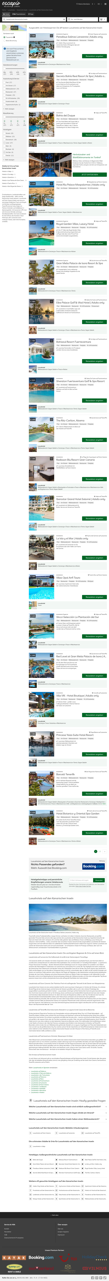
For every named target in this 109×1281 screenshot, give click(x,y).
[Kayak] (14, 1258)
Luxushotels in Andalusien (39, 1086)
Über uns (60, 1229)
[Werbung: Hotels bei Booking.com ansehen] (93, 866)
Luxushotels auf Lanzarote (39, 1083)
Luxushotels (11, 10)
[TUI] (68, 1257)
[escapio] (11, 4)
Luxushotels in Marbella (38, 1088)
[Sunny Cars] (14, 1268)
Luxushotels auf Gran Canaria (40, 1085)
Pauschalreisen (20, 14)
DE (99, 4)
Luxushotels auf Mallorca (38, 1071)
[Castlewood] (68, 1268)
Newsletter (7, 1232)
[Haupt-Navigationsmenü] (105, 4)
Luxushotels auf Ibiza (37, 1079)
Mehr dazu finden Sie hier (83, 886)
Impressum (61, 1235)
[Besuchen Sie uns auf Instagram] (96, 1277)
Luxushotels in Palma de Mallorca (41, 1073)
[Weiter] (105, 851)
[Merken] (51, 35)
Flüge (31, 14)
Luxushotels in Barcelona (38, 1090)
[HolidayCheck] (94, 1257)
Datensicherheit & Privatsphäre (14, 1238)
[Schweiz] (41, 1268)
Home (4, 10)
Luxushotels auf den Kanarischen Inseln (41, 10)
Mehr (104, 803)
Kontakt (6, 1229)
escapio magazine (63, 1232)
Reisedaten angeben (94, 56)
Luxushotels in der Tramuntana (40, 1075)
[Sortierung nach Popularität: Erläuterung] (14, 37)
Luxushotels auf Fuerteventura (40, 1081)
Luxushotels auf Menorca (38, 1077)
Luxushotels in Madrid (37, 1092)
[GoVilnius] (94, 1268)
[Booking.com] (41, 1257)
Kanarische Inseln (22, 10)
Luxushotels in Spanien (41, 1068)
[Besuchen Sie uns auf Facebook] (92, 1277)
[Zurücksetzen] (64, 19)
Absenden (99, 880)
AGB (5, 1235)
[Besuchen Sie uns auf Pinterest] (100, 1277)
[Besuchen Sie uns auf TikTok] (104, 1277)
